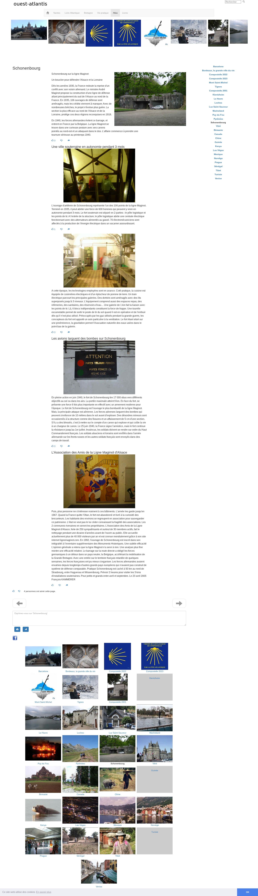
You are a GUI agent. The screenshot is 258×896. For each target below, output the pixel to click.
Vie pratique (103, 13)
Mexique (118, 825)
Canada (80, 794)
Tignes (80, 702)
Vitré (155, 763)
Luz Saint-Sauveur (117, 733)
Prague (43, 856)
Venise (99, 886)
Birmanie (43, 794)
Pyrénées (80, 763)
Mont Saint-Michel (43, 702)
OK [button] (247, 892)
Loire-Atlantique (72, 13)
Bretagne (88, 13)
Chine (117, 794)
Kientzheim (154, 678)
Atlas (115, 13)
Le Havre (43, 733)
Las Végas (80, 825)
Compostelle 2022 (117, 671)
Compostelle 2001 (117, 702)
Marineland (154, 733)
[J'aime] (53, 585)
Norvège (155, 825)
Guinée (154, 770)
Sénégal (80, 856)
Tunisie (154, 832)
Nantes (56, 13)
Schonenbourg (118, 763)
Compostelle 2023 (154, 671)
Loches (80, 733)
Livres (125, 13)
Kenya (43, 825)
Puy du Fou (43, 763)
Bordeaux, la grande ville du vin (80, 671)
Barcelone (43, 671)
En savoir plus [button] (43, 892)
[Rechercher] (243, 1)
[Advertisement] (129, 54)
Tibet (117, 856)
